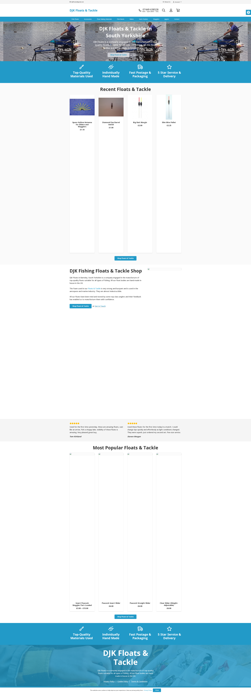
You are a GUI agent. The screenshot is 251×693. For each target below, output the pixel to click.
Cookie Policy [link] (122, 681)
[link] (248, 12)
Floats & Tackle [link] (94, 288)
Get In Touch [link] (138, 55)
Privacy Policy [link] (148, 690)
